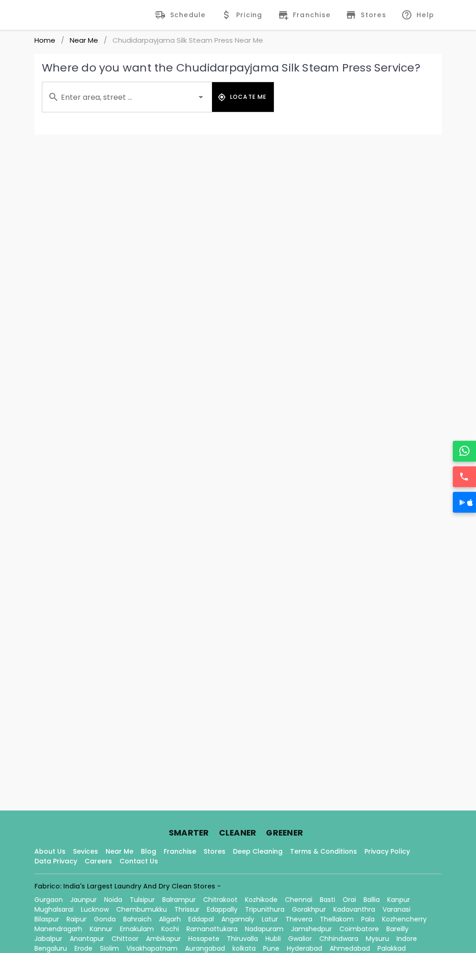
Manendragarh (58, 929)
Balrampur (179, 899)
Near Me (84, 40)
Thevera (298, 919)
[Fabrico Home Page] (66, 15)
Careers (98, 861)
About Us (50, 851)
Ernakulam (137, 929)
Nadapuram (264, 929)
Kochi (170, 929)
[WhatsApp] (464, 451)
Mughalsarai (53, 909)
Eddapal (201, 919)
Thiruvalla (242, 938)
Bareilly (397, 929)
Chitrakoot (220, 899)
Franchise (180, 851)
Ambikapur (163, 938)
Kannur (101, 929)
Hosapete (203, 938)
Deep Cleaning (258, 851)
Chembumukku (141, 909)
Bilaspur (46, 919)
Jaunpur (83, 899)
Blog (148, 851)
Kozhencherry (404, 919)
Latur (270, 919)
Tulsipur (142, 899)
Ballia (372, 899)
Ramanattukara (212, 929)
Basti (327, 899)
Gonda (105, 919)
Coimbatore (359, 929)
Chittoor (125, 938)
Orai (349, 899)
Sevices (85, 851)
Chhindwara (338, 938)
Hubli (273, 938)
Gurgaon (48, 899)
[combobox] (127, 97)
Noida (113, 899)
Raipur (76, 919)
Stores (214, 851)
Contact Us (138, 861)
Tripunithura (264, 909)
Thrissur (186, 909)
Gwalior (300, 938)
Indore (407, 938)
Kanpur (398, 899)
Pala (368, 919)
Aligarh (170, 919)
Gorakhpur (309, 909)
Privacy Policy (387, 851)
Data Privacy (55, 861)
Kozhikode (261, 899)
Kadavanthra (354, 909)
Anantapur (87, 938)
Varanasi (396, 909)
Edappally (222, 909)
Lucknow (95, 909)
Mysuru (377, 938)
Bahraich (137, 919)
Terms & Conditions (323, 851)
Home (44, 40)
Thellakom (337, 919)
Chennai (298, 899)
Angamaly (237, 919)
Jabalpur (48, 938)
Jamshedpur (311, 929)
